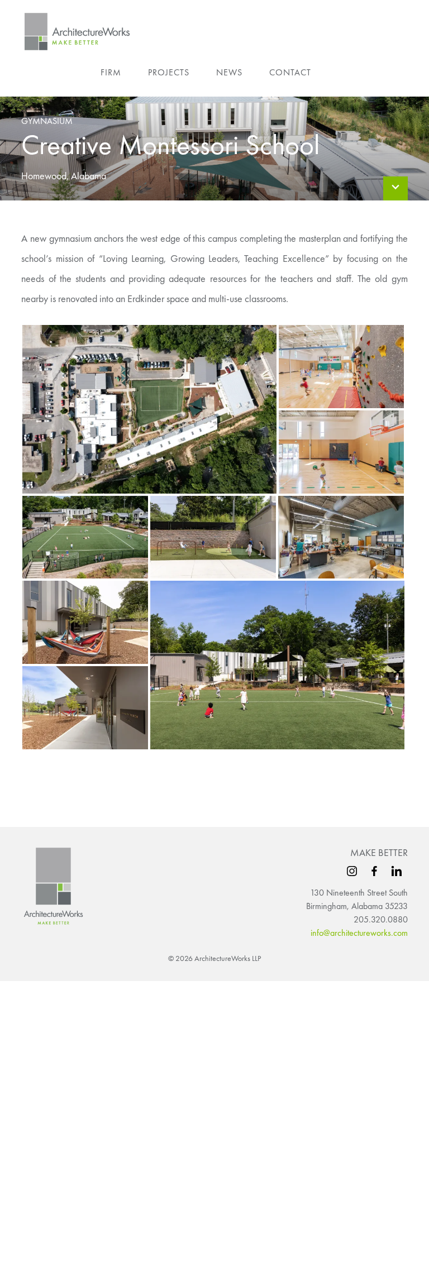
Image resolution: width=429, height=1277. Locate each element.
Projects (168, 72)
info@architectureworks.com (359, 933)
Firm (111, 72)
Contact (290, 72)
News (229, 72)
